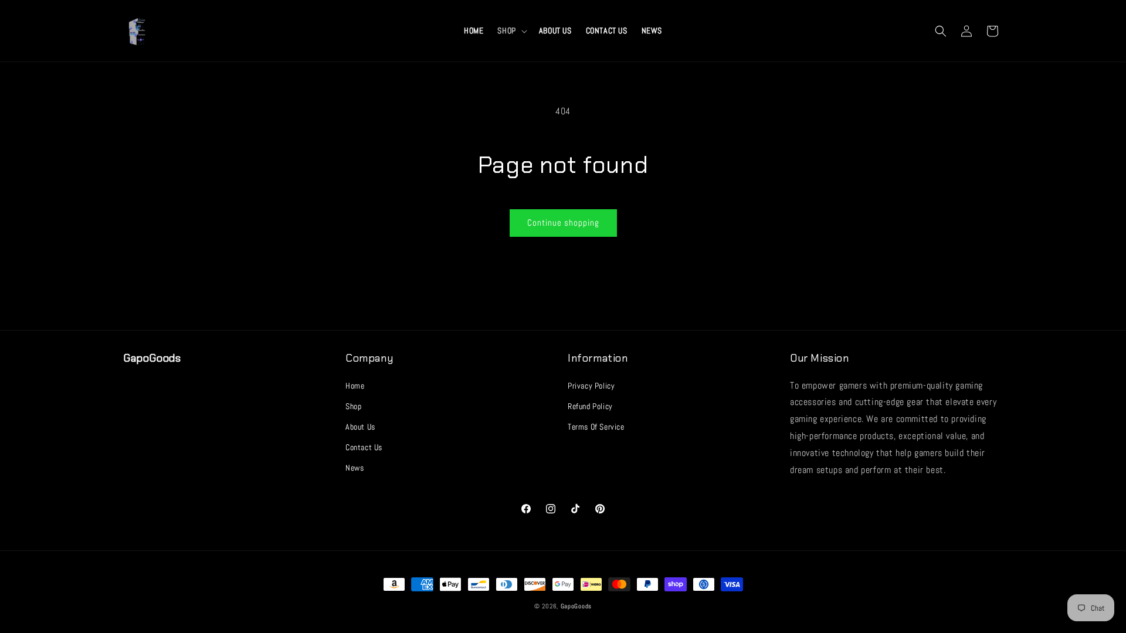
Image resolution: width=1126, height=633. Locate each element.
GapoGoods (576, 606)
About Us (360, 426)
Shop (353, 406)
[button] (510, 30)
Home (354, 385)
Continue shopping (563, 222)
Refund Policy (590, 406)
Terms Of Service (596, 426)
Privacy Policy (591, 385)
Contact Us (363, 447)
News (354, 467)
